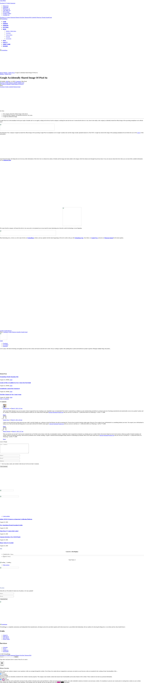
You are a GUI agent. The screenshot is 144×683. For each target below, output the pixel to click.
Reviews (5, 46)
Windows (5, 25)
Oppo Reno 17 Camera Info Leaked (9, 531)
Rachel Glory (6, 408)
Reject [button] (62, 682)
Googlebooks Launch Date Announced (10, 388)
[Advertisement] (45, 61)
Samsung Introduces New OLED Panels (10, 537)
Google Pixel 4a (7, 330)
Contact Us (6, 15)
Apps (4, 40)
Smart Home (6, 44)
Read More (66, 682)
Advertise (5, 7)
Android (5, 24)
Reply (4, 415)
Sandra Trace (6, 420)
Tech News (8, 33)
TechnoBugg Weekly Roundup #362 (9, 376)
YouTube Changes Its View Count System (10, 394)
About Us (5, 6)
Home (4, 22)
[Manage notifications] (3, 679)
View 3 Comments (4, 398)
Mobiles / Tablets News (11, 31)
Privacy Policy (7, 13)
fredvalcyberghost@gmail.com (56, 412)
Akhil (7, 81)
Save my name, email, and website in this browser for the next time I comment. (20, 463)
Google (2, 330)
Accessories (8, 38)
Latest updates (6, 516)
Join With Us (6, 10)
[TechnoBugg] (4, 18)
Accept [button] (58, 682)
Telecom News (9, 35)
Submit (16, 656)
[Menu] (0, 49)
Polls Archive (6, 565)
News (4, 29)
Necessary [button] (2, 672)
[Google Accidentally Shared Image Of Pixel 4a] (11, 84)
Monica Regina (6, 431)
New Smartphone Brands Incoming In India (11, 525)
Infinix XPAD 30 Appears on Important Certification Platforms (16, 519)
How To (5, 42)
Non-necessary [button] (3, 678)
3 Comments (18, 81)
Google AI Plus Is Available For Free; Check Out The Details (15, 382)
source (138, 132)
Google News (94, 238)
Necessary (4, 674)
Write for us (6, 9)
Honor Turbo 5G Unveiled (6, 542)
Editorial (6, 27)
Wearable (8, 37)
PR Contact (6, 12)
